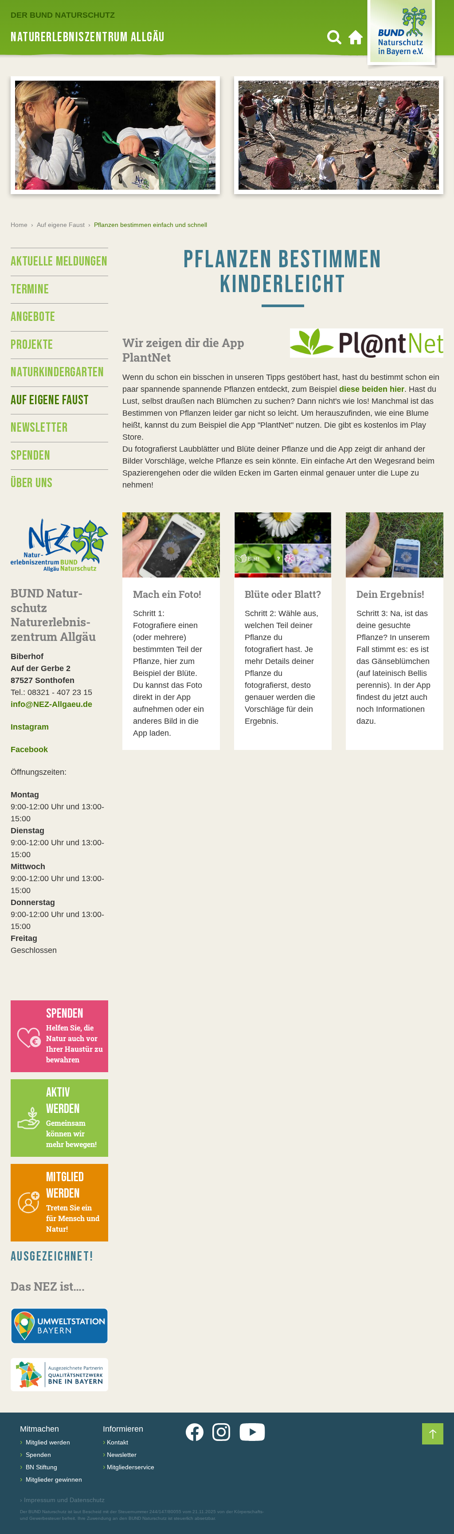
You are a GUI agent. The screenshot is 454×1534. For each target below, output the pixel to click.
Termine (30, 289)
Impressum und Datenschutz (62, 1499)
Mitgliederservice (130, 1467)
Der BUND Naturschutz (63, 15)
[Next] (432, 139)
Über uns (32, 483)
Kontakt (117, 1442)
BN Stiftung (40, 1467)
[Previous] (21, 139)
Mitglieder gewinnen (53, 1479)
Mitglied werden (47, 1442)
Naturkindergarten (57, 372)
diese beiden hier (371, 389)
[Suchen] (334, 37)
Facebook (29, 749)
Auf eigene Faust (61, 224)
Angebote (33, 317)
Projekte (32, 345)
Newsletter (39, 428)
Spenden (30, 456)
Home (19, 224)
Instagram (30, 726)
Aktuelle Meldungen (59, 261)
